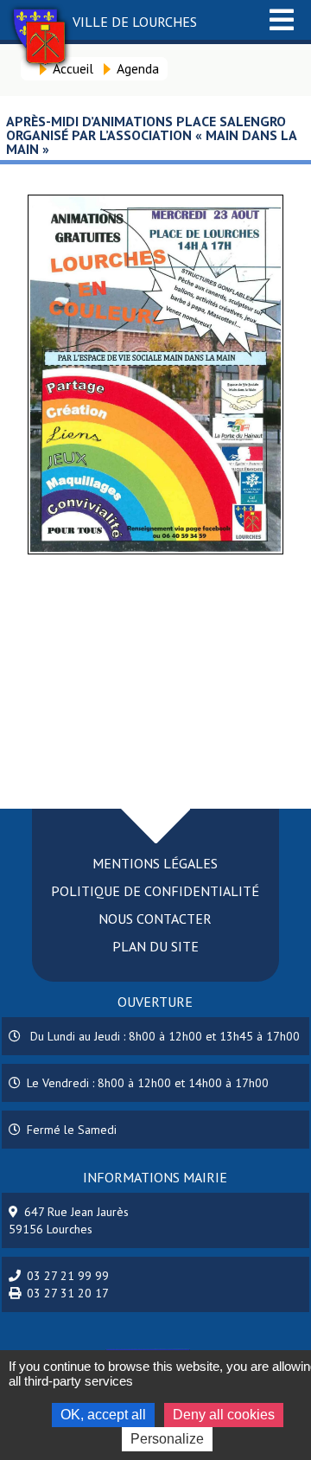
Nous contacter (155, 918)
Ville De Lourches (135, 21)
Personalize (167, 1438)
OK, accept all (103, 1414)
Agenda (138, 68)
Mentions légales (155, 863)
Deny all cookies (224, 1414)
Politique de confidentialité (155, 891)
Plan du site (155, 946)
